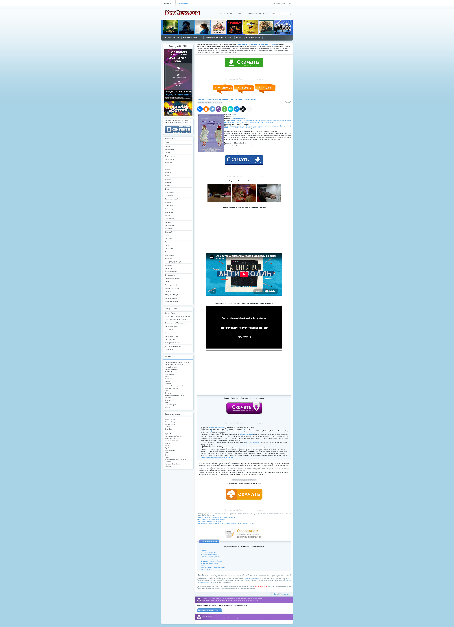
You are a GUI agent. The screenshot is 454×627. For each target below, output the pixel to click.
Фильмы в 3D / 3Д (170, 281)
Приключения (169, 225)
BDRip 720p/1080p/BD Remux (175, 295)
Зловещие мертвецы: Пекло (174, 395)
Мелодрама (258, 126)
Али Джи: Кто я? (170, 424)
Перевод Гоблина (171, 298)
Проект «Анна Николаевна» (174, 365)
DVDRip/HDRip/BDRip (231, 128)
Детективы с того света (208, 552)
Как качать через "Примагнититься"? (177, 323)
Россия (234, 115)
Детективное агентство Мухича (211, 561)
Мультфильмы (169, 149)
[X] (243, 109)
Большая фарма (170, 405)
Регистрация (183, 3)
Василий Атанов (248, 120)
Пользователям (170, 333)
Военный (168, 179)
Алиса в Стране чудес (172, 388)
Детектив (241, 126)
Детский (167, 186)
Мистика (167, 215)
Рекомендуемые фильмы (173, 285)
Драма (167, 189)
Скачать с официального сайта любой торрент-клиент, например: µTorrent (229, 431)
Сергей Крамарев (241, 122)
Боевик (167, 169)
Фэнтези (167, 252)
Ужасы (167, 245)
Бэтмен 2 (168, 427)
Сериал (232, 126)
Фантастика (169, 248)
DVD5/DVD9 (169, 291)
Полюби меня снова (171, 369)
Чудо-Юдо (168, 434)
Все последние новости (173, 346)
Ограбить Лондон (171, 448)
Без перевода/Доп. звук (173, 262)
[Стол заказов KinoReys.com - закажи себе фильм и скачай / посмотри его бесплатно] (244, 532)
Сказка (167, 235)
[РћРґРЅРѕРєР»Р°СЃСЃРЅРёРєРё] (206, 109)
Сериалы (168, 153)
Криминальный (170, 205)
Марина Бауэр (272, 120)
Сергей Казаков (229, 122)
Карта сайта (169, 349)
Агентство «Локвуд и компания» (211, 559)
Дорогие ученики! (170, 419)
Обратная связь (170, 339)
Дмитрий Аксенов (236, 120)
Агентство (204, 550)
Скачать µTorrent (170, 313)
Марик (167, 402)
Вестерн (167, 176)
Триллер (167, 242)
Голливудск (168, 383)
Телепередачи (170, 159)
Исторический (169, 192)
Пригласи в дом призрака (209, 563)
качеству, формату (246, 435)
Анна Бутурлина (260, 120)
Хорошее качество (271, 126)
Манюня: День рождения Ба (174, 386)
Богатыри (168, 400)
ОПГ (166, 431)
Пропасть (168, 398)
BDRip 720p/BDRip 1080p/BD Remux (252, 128)
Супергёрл (168, 393)
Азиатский (168, 258)
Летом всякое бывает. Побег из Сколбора (175, 460)
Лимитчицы (168, 379)
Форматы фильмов (171, 326)
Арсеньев (168, 443)
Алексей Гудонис (253, 122)
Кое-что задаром (206, 569)
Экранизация (169, 255)
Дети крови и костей (171, 438)
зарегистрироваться (251, 579)
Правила (240, 13)
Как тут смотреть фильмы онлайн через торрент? (217, 457)
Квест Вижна (169, 429)
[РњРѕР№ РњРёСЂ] (237, 109)
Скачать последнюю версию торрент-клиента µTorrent (216, 517)
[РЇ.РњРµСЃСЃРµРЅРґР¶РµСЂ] (231, 109)
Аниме (167, 166)
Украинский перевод (172, 301)
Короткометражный (171, 199)
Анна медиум (169, 374)
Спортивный (169, 239)
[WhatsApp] (224, 109)
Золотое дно (169, 372)
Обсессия (168, 381)
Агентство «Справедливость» (211, 557)
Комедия (249, 126)
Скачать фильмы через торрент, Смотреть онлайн (253, 44)
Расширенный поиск (172, 343)
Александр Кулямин (284, 120)
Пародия (168, 222)
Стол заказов (169, 329)
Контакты (230, 13)
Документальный (170, 156)
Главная (221, 13)
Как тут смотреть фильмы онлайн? (210, 521)
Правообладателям (253, 13)
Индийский (168, 268)
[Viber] (218, 109)
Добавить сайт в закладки (282, 3)
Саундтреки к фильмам (172, 278)
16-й (202, 565)
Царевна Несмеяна (171, 441)
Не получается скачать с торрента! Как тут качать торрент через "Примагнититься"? (226, 523)
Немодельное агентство (209, 555)
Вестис (167, 407)
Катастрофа (169, 196)
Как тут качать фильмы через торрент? (211, 519)
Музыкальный (169, 219)
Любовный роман (171, 209)
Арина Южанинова (266, 122)
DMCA (265, 13)
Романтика (168, 229)
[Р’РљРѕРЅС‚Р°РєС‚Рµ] (200, 109)
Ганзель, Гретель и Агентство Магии (213, 567)
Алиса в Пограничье (171, 367)
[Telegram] (212, 109)
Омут (166, 391)
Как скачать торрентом (217, 427)
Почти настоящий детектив (174, 436)
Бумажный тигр (170, 422)
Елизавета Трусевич (238, 118)
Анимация (168, 162)
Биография (168, 172)
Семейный (168, 232)
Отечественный (285, 126)
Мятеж (167, 376)
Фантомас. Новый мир (172, 464)
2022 (234, 116)
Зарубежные (169, 265)
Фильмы (167, 146)
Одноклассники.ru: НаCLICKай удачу (177, 362)
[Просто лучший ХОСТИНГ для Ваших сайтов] (178, 115)
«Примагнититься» (252, 442)
